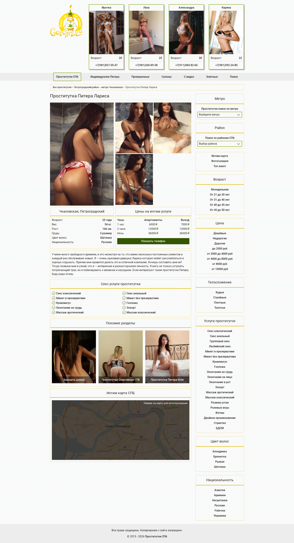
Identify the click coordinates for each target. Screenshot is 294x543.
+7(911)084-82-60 (186, 65)
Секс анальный (136, 293)
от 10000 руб (220, 269)
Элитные (212, 76)
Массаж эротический (70, 312)
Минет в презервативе (70, 298)
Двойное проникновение (220, 418)
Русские (220, 505)
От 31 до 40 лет (220, 199)
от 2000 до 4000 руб (220, 253)
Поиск (234, 76)
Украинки (220, 515)
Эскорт (131, 307)
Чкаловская (68, 211)
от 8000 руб (219, 264)
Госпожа (132, 303)
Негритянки (219, 500)
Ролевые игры (219, 407)
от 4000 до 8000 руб (220, 258)
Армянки (220, 495)
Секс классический (68, 293)
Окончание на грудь (69, 307)
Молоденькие (220, 189)
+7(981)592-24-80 (226, 65)
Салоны (167, 76)
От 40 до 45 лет (220, 204)
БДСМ (220, 428)
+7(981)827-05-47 (106, 65)
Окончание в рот (220, 382)
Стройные (219, 297)
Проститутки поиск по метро (219, 108)
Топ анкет (220, 166)
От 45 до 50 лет (220, 210)
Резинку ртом (220, 402)
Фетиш (219, 412)
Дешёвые (220, 233)
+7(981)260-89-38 (146, 65)
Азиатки (219, 490)
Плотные (220, 302)
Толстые (219, 307)
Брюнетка (219, 456)
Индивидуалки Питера (105, 76)
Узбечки (219, 510)
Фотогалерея (219, 161)
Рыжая (219, 461)
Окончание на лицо (219, 377)
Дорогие (219, 243)
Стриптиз (220, 423)
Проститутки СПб (67, 76)
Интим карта (219, 156)
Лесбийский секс (220, 346)
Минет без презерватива (143, 298)
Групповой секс (220, 341)
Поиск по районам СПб (219, 137)
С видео (189, 76)
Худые (220, 292)
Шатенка (220, 466)
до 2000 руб (219, 248)
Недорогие (220, 238)
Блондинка (220, 451)
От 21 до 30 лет (220, 194)
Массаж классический (141, 312)
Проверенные (140, 76)
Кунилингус (63, 303)
